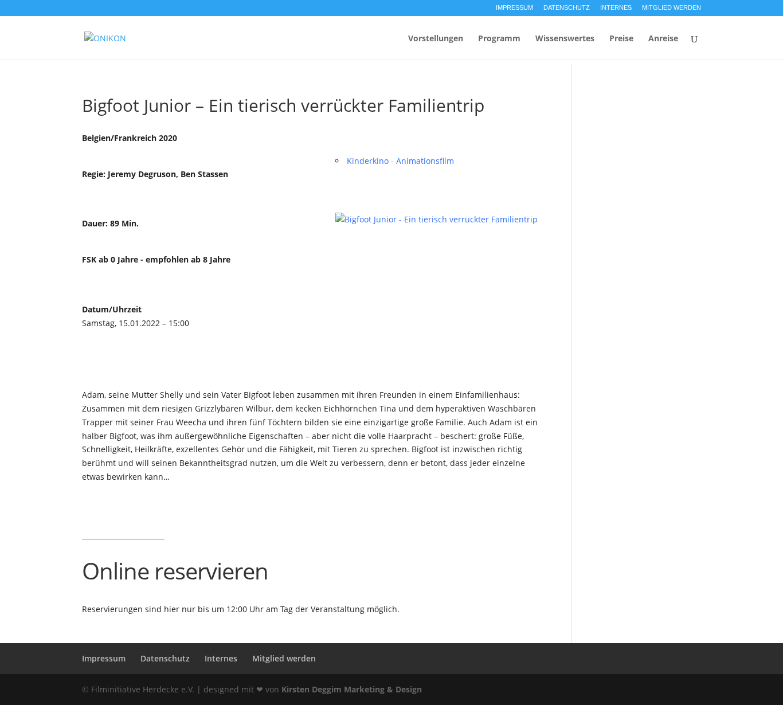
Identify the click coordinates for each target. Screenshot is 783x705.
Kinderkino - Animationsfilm (400, 160)
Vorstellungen (435, 39)
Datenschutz (566, 8)
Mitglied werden (671, 8)
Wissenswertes (564, 39)
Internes (616, 8)
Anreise (663, 39)
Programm (499, 39)
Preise (621, 39)
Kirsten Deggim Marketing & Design (351, 689)
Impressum (514, 8)
